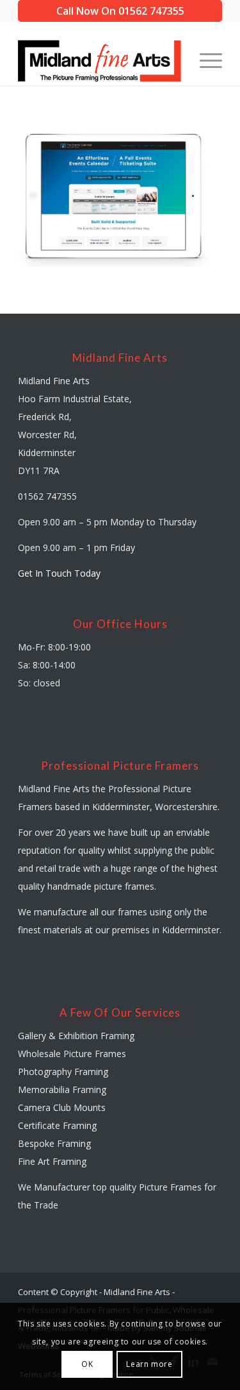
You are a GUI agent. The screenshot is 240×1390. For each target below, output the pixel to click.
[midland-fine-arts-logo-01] (99, 59)
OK (87, 1364)
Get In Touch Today (59, 573)
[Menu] (204, 59)
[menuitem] (204, 59)
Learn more (149, 1364)
